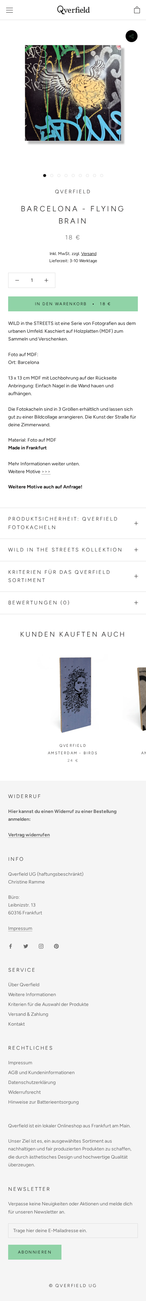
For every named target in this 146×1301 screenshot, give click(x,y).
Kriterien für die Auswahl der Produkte (48, 1004)
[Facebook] (10, 946)
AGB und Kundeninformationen (41, 1072)
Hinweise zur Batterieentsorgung (43, 1102)
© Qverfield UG (73, 1285)
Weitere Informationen (32, 994)
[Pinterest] (56, 946)
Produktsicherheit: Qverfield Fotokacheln (63, 523)
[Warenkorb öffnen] (137, 10)
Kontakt (16, 1024)
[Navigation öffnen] (9, 10)
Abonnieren (35, 1252)
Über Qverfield (23, 985)
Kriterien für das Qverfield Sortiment (59, 576)
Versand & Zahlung (28, 1014)
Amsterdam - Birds (73, 753)
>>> (46, 471)
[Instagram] (41, 946)
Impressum (20, 928)
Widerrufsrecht (24, 1092)
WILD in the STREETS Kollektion (65, 550)
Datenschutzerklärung (32, 1082)
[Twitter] (25, 946)
